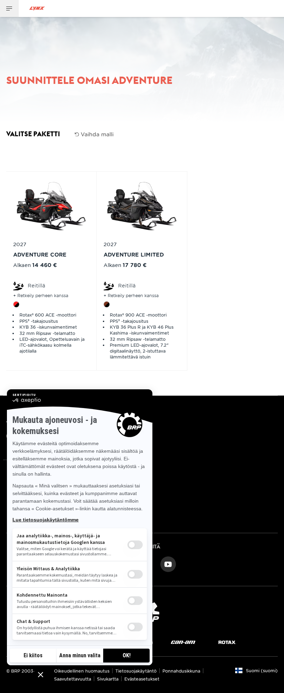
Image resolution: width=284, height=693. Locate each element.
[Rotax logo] (227, 642)
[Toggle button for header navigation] (9, 8)
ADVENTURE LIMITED (134, 254)
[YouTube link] (168, 563)
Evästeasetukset (141, 679)
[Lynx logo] (37, 8)
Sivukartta (107, 679)
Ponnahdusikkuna (181, 671)
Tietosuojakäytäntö (136, 671)
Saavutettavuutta (72, 679)
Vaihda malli (96, 134)
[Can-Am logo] (183, 642)
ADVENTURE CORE (39, 254)
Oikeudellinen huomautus (81, 671)
